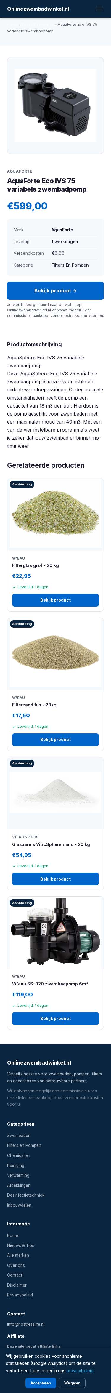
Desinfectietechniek (25, 1195)
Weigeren (72, 1383)
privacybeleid (80, 1370)
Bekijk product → (55, 291)
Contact (14, 1275)
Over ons (16, 1265)
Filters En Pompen (38, 24)
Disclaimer (17, 1285)
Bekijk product (55, 599)
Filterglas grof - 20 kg (35, 565)
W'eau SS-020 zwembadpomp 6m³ (50, 983)
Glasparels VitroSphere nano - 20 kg (51, 844)
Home (12, 24)
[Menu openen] (99, 8)
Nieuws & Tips (20, 1245)
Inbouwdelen (19, 1205)
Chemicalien (18, 1155)
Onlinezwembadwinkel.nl (38, 9)
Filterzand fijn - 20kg (34, 704)
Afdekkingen (18, 1185)
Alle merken (18, 1255)
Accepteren (40, 1383)
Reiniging (15, 1165)
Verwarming (18, 1175)
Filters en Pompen (24, 1145)
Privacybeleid (20, 1295)
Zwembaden (18, 1135)
